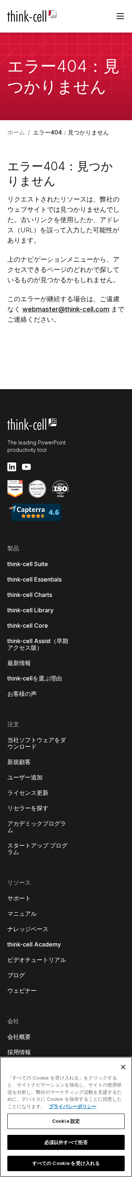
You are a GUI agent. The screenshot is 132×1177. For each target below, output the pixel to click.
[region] (66, 1117)
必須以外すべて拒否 (66, 1142)
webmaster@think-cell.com (65, 309)
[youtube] (26, 466)
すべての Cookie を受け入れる (66, 1163)
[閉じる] (123, 1067)
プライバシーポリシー (72, 1106)
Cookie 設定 (66, 1121)
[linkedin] (11, 466)
